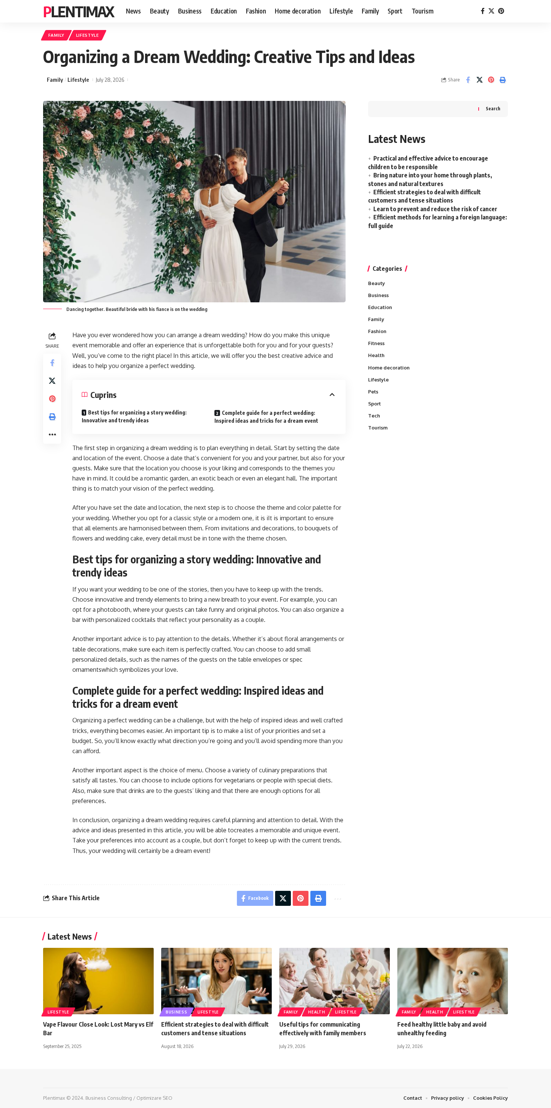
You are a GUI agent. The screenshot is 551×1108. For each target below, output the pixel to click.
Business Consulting (108, 1098)
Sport (374, 404)
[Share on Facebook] (468, 80)
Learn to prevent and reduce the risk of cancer (435, 209)
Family (56, 35)
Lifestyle (87, 35)
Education (380, 307)
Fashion (377, 331)
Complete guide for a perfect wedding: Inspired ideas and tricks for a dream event (266, 417)
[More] (52, 435)
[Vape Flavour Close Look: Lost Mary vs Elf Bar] (98, 981)
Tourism (378, 428)
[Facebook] (483, 11)
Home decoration (389, 368)
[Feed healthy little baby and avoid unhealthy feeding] (452, 981)
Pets (373, 392)
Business (378, 295)
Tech (374, 416)
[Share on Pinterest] (491, 80)
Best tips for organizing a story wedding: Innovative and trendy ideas (134, 416)
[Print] (502, 80)
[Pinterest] (501, 11)
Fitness (376, 343)
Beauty (376, 283)
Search (493, 108)
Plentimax (78, 11)
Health (376, 355)
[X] (491, 11)
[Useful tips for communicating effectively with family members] (334, 981)
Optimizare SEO (154, 1098)
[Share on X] (479, 80)
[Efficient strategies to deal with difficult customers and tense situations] (216, 981)
